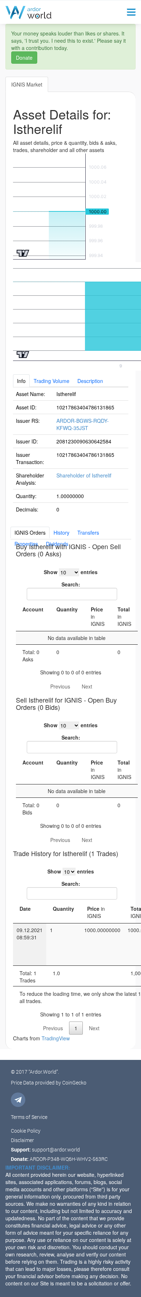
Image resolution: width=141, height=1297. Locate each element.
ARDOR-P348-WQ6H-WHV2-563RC (69, 1158)
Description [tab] (90, 380)
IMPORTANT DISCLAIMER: (37, 1167)
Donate (24, 57)
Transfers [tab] (88, 532)
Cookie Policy (25, 1130)
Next (87, 686)
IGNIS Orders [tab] (30, 532)
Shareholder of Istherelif (83, 475)
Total (124, 616)
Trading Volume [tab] (51, 380)
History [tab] (61, 532)
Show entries (71, 572)
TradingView (56, 1038)
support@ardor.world (56, 1149)
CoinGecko (74, 1082)
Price (97, 616)
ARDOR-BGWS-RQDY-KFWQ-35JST (82, 424)
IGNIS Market (26, 84)
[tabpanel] (70, 451)
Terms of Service (29, 1116)
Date (25, 908)
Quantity (67, 609)
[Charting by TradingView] (23, 252)
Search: (70, 584)
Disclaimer (22, 1140)
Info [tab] (21, 380)
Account (32, 609)
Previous (60, 686)
